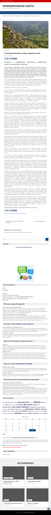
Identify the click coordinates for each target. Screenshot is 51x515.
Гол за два (5, 344)
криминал (43, 409)
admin (11, 55)
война (14, 407)
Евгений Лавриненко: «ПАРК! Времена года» (13, 327)
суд (9, 413)
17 (6, 428)
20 (25, 428)
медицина (5, 411)
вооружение (33, 407)
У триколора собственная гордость (13, 503)
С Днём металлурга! (7, 373)
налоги (8, 411)
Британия (15, 402)
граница (9, 409)
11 (12, 425)
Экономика (30, 478)
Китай (4, 404)
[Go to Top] (48, 509)
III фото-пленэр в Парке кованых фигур (12, 307)
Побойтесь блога (7, 351)
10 (6, 425)
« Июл (4, 434)
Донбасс (6, 478)
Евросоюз (43, 402)
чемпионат (36, 413)
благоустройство (7, 407)
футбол (30, 413)
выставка (43, 407)
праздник (24, 411)
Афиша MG (21, 304)
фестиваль (25, 413)
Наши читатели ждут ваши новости (11, 295)
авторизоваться (27, 232)
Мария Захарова (11, 404)
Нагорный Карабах (22, 213)
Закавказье (6, 50)
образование (12, 411)
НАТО (16, 404)
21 (32, 428)
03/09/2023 (6, 55)
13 (25, 425)
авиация (35, 404)
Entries (5, 290)
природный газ (31, 411)
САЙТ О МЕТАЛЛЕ (27, 364)
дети (13, 409)
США (24, 404)
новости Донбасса (28, 324)
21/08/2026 (6, 505)
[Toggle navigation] (4, 12)
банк (39, 404)
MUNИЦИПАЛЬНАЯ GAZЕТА (18, 6)
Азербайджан (11, 213)
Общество (6, 500)
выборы (38, 407)
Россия (20, 405)
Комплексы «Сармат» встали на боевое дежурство (14, 222)
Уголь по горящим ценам (40, 221)
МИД (6, 404)
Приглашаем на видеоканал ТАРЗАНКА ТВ (12, 382)
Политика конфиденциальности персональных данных (15, 298)
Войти (4, 288)
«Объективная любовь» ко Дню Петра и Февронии (14, 314)
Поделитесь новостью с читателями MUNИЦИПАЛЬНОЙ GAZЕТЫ (18, 296)
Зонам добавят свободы (34, 481)
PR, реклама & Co (27, 341)
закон (23, 409)
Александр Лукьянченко (8, 402)
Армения (16, 213)
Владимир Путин (23, 402)
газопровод (5, 409)
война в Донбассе (22, 407)
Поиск (46, 239)
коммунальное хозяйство (32, 409)
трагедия (12, 413)
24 (6, 430)
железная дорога (18, 409)
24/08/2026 (29, 483)
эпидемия (45, 413)
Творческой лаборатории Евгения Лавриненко (24, 437)
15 (39, 425)
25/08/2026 (6, 484)
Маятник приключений (32, 379)
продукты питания (38, 411)
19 (19, 428)
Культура (11, 478)
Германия (31, 402)
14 (32, 425)
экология (40, 413)
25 (12, 430)
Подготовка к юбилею (8, 333)
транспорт (18, 413)
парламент (18, 411)
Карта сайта (5, 300)
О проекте (5, 293)
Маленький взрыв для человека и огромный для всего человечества (19, 387)
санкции (45, 411)
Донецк (37, 402)
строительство (5, 413)
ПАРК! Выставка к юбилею (9, 367)
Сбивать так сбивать (33, 503)
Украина (30, 405)
